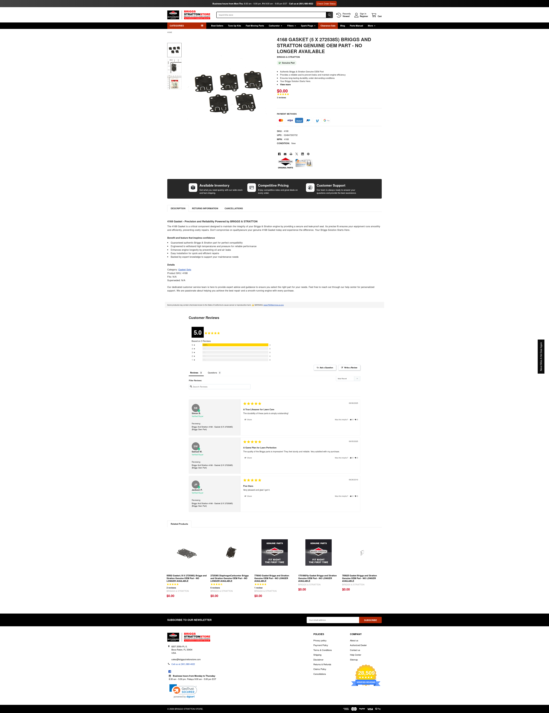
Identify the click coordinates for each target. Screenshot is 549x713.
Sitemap (354, 659)
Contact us (355, 649)
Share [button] (249, 419)
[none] (229, 93)
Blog (342, 25)
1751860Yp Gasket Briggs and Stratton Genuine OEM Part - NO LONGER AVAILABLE (317, 578)
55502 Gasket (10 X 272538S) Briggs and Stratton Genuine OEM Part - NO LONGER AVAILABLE (187, 578)
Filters (290, 25)
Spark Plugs (307, 25)
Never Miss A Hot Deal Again (541, 356)
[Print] (291, 154)
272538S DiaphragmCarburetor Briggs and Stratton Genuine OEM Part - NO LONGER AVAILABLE (229, 578)
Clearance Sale (328, 25)
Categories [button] (177, 25)
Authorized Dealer (358, 645)
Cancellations (234, 208)
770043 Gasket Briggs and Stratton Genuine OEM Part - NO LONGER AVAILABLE (271, 578)
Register (364, 16)
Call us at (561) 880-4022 (301, 3)
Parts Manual (356, 25)
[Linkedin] (302, 154)
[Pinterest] (308, 154)
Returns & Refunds (322, 664)
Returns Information (205, 208)
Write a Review (350, 367)
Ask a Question (326, 367)
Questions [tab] (212, 372)
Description (178, 208)
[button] (351, 419)
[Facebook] (279, 154)
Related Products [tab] (179, 523)
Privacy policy (320, 640)
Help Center (355, 654)
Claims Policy (319, 669)
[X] (296, 154)
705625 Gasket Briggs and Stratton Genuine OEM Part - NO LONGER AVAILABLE (359, 578)
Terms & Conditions (322, 649)
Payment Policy (320, 645)
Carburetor (274, 25)
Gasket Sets (184, 269)
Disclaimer (318, 659)
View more (285, 84)
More (370, 25)
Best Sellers (217, 25)
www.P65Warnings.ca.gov (273, 305)
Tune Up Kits (234, 25)
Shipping (317, 654)
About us (354, 640)
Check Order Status (326, 3)
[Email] (285, 154)
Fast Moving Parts (255, 25)
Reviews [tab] (194, 372)
